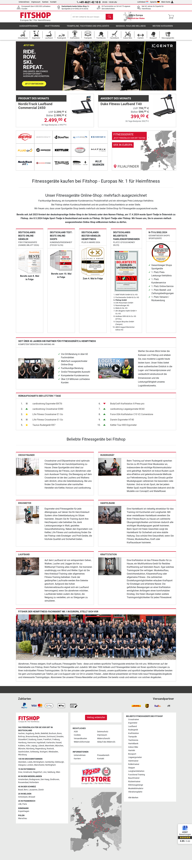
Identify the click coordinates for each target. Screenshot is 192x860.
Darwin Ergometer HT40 (122, 419)
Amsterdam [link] (23, 779)
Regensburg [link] (40, 748)
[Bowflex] (62, 137)
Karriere (45, 2)
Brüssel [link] (32, 797)
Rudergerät (107, 455)
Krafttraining (52, 26)
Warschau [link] (22, 818)
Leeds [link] (29, 762)
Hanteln (131, 750)
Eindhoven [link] (54, 779)
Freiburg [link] (56, 739)
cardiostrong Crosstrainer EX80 (47, 409)
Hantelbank (107, 503)
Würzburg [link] (22, 754)
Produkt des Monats (33, 98)
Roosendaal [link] (23, 782)
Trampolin (132, 736)
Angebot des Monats (115, 98)
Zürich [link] (41, 790)
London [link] (30, 765)
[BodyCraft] (43, 137)
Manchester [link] (39, 765)
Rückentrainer (134, 781)
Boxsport (132, 754)
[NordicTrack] (25, 163)
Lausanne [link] (33, 790)
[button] (24, 65)
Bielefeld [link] (44, 733)
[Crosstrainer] (27, 466)
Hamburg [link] (22, 742)
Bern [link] (26, 790)
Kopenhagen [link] (23, 811)
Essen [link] (39, 739)
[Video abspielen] (36, 368)
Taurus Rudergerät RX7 (43, 425)
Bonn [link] (59, 733)
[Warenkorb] (172, 17)
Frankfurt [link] (47, 739)
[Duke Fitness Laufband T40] (164, 105)
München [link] (59, 745)
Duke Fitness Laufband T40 (121, 104)
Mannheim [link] (49, 745)
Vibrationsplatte (135, 792)
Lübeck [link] (41, 745)
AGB (76, 731)
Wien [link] (58, 772)
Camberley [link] (49, 762)
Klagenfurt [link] (37, 772)
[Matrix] (98, 150)
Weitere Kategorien (163, 26)
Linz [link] (45, 772)
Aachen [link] (21, 733)
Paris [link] (24, 804)
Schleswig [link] (34, 752)
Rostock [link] (50, 748)
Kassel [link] (58, 742)
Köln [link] (28, 745)
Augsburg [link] (30, 733)
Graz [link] (20, 772)
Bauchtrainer (134, 778)
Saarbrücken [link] (23, 752)
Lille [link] (20, 804)
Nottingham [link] (50, 765)
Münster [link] (21, 748)
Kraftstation (108, 554)
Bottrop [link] (21, 736)
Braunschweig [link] (32, 736)
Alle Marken (133, 797)
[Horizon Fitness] (43, 150)
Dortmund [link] (51, 736)
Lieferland (141, 2)
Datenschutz (102, 731)
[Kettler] (62, 150)
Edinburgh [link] (59, 762)
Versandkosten (80, 738)
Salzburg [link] (51, 772)
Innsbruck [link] (27, 772)
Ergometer (24, 503)
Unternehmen (24, 2)
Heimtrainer (133, 761)
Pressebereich (103, 755)
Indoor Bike (133, 747)
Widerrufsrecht (103, 738)
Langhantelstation (136, 771)
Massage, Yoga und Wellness (131, 26)
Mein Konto (165, 2)
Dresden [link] (60, 736)
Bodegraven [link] (34, 779)
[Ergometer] (27, 514)
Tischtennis (133, 740)
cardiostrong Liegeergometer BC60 (127, 409)
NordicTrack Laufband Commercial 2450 (35, 106)
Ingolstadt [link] (41, 742)
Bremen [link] (42, 736)
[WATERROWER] (80, 163)
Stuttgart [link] (44, 752)
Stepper (131, 768)
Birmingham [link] (38, 762)
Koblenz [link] (21, 745)
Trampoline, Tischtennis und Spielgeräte (88, 26)
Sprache (153, 2)
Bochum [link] (52, 733)
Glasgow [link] (22, 765)
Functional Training (136, 774)
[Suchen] (109, 17)
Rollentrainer (133, 764)
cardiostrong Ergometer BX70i (47, 403)
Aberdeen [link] (22, 762)
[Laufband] (27, 566)
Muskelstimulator (135, 788)
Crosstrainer (26, 455)
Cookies (77, 735)
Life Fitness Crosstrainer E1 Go (47, 414)
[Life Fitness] (80, 150)
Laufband (24, 554)
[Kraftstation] (109, 566)
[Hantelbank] (109, 514)
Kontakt (53, 2)
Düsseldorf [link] (23, 739)
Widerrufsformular (82, 742)
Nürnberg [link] (30, 748)
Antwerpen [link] (23, 797)
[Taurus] (62, 163)
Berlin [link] (37, 733)
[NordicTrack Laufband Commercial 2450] (82, 105)
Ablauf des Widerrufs (106, 742)
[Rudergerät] (109, 466)
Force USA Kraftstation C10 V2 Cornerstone (131, 414)
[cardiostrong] (80, 137)
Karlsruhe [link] (50, 742)
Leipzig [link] (34, 745)
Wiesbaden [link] (53, 752)
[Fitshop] (35, 16)
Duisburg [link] (32, 739)
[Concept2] (98, 137)
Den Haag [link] (45, 779)
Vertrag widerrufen (96, 717)
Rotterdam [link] (34, 782)
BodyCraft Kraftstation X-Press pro (127, 403)
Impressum (35, 2)
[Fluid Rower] (25, 150)
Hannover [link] (31, 742)
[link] (144, 151)
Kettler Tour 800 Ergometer (123, 425)
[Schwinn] (43, 163)
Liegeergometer (135, 757)
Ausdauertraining (28, 26)
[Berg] (25, 137)
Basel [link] (20, 790)
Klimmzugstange (135, 785)
